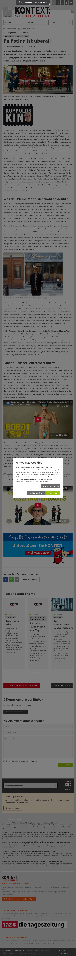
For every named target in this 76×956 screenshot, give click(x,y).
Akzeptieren (53, 493)
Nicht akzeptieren (36, 493)
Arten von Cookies (49, 486)
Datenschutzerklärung (41, 481)
